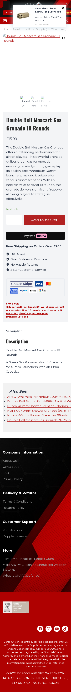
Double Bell (21, 316)
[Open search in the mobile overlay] (66, 5)
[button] (64, 38)
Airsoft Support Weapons (33, 313)
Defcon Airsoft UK (14, 29)
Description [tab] (14, 331)
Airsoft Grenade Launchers (37, 310)
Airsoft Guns (12, 12)
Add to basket (44, 220)
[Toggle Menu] (6, 4)
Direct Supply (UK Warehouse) (47, 29)
